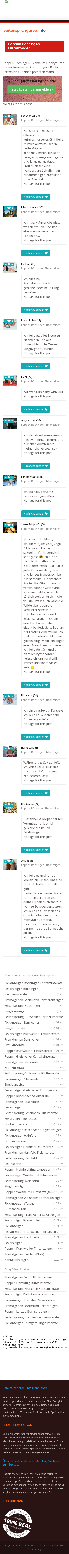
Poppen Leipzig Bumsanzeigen (27, 1311)
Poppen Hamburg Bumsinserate (28, 1283)
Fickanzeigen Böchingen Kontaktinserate (34, 983)
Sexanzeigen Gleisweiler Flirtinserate (34, 1090)
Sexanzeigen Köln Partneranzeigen (29, 1294)
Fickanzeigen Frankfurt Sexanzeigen (30, 1300)
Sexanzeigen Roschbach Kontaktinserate (34, 1121)
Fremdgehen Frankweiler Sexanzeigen (34, 1240)
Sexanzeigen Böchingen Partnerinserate (34, 991)
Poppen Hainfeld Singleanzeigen (34, 1169)
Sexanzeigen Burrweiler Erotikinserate (34, 1034)
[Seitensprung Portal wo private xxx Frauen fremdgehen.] (25, 30)
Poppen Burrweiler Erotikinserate (34, 1051)
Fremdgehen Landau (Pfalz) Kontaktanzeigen (34, 1257)
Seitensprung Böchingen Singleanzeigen (34, 1008)
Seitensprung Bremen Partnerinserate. (32, 1317)
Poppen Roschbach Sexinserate (34, 1096)
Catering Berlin (50, 1545)
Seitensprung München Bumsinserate (32, 1288)
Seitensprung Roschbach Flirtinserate (34, 1113)
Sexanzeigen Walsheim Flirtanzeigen (34, 1175)
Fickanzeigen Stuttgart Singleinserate (31, 1323)
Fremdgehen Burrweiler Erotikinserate (34, 1042)
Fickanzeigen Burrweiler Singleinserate (34, 1025)
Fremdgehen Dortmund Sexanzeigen (31, 1306)
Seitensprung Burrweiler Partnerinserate (34, 1017)
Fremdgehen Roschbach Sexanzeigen (34, 1104)
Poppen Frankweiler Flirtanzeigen (34, 1248)
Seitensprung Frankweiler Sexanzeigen (34, 1215)
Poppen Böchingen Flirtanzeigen (40, 120)
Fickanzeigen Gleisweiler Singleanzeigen (34, 1082)
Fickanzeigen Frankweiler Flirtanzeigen (34, 1232)
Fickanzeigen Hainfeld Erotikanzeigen (34, 1138)
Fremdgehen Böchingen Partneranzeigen (34, 1000)
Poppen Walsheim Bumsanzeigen (34, 1192)
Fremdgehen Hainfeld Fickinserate (34, 1152)
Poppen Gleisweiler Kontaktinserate (34, 1056)
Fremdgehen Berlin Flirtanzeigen (28, 1277)
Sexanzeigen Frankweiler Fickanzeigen (34, 1223)
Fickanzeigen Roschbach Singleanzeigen (34, 1130)
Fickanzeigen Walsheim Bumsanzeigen (34, 1206)
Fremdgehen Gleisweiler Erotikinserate (34, 1065)
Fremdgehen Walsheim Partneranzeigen (34, 1198)
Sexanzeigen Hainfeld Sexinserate (34, 1147)
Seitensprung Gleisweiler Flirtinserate (34, 1073)
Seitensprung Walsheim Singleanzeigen (34, 1183)
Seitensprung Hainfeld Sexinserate (34, 1161)
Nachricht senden (34, 196)
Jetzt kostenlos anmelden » (31, 89)
